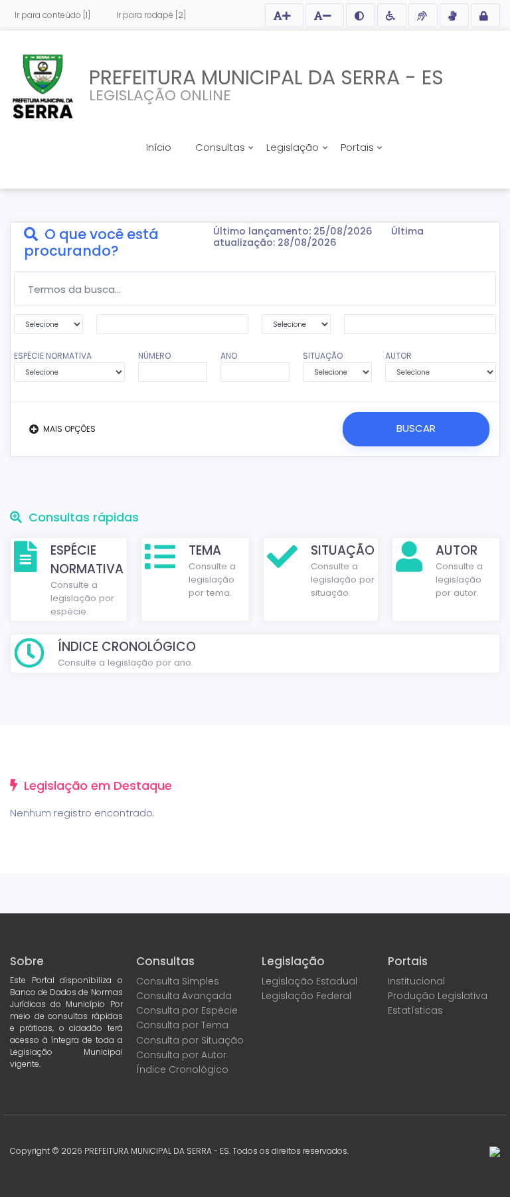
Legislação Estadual (309, 981)
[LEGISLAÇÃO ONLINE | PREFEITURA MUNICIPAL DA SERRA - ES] (43, 86)
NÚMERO (154, 355)
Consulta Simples (177, 981)
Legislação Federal (306, 995)
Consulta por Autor (181, 1054)
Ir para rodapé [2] (151, 15)
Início (158, 147)
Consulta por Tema (182, 1025)
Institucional (416, 981)
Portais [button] (359, 147)
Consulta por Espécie (187, 1010)
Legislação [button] (293, 147)
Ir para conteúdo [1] (52, 15)
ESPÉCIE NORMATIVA (53, 355)
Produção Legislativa (437, 995)
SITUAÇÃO (323, 355)
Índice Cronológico (182, 1069)
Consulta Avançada (184, 995)
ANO (228, 355)
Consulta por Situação (190, 1040)
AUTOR (398, 355)
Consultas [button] (221, 147)
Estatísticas (415, 1010)
